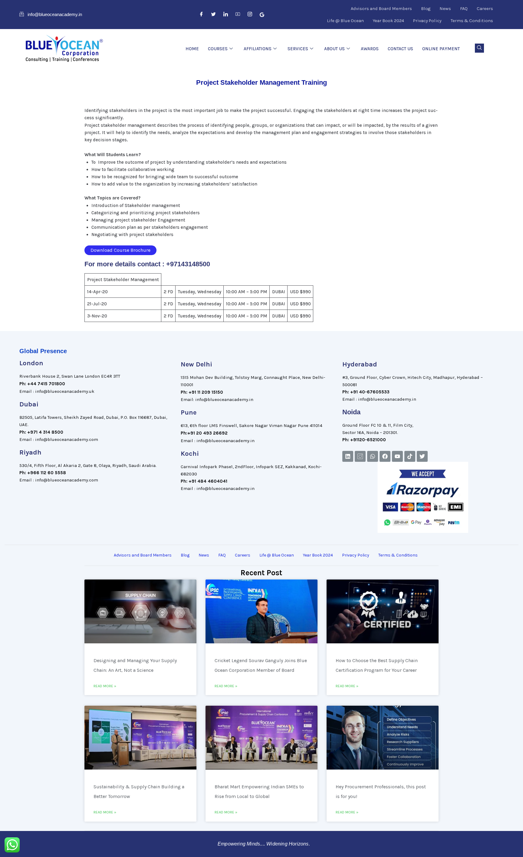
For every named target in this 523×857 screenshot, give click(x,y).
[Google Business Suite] (262, 14)
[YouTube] (237, 14)
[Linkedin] (347, 456)
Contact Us (400, 48)
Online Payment (441, 48)
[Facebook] (201, 14)
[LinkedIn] (225, 14)
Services (298, 48)
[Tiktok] (409, 456)
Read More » (105, 686)
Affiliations (257, 48)
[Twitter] (213, 14)
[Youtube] (397, 456)
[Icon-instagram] (360, 456)
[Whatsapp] (372, 456)
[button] (479, 48)
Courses (218, 48)
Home (192, 48)
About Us (334, 48)
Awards (370, 48)
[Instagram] (250, 14)
